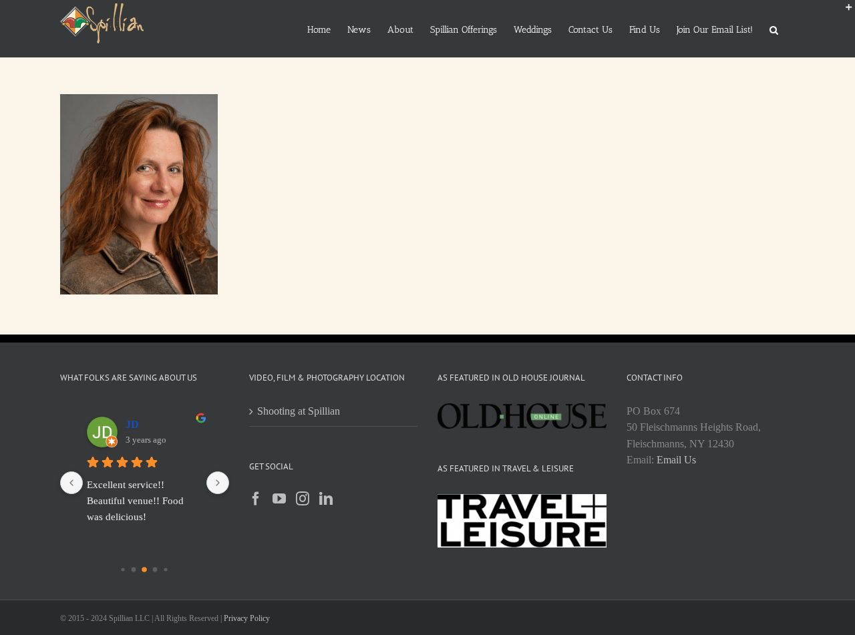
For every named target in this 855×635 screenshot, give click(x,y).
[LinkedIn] (326, 498)
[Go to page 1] (134, 569)
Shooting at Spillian (298, 411)
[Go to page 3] (155, 569)
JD (132, 424)
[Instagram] (302, 498)
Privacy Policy (247, 618)
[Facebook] (256, 498)
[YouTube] (279, 498)
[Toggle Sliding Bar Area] (843, 12)
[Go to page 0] (123, 569)
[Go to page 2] (144, 569)
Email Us (676, 459)
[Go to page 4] (166, 569)
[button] (774, 28)
